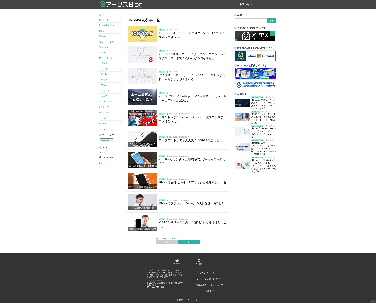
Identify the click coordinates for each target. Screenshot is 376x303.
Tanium (102, 36)
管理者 (103, 79)
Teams (103, 85)
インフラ (103, 96)
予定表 (103, 63)
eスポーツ (104, 107)
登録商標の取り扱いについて (209, 285)
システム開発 (105, 101)
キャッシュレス (106, 91)
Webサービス (105, 112)
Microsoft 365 (105, 58)
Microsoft (103, 20)
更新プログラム (106, 41)
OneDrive (104, 74)
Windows (103, 47)
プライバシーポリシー (209, 273)
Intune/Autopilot (106, 25)
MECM (102, 31)
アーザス (103, 118)
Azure (102, 52)
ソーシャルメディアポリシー (209, 279)
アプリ (102, 129)
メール (103, 69)
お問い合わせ (247, 4)
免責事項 (209, 291)
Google (102, 123)
